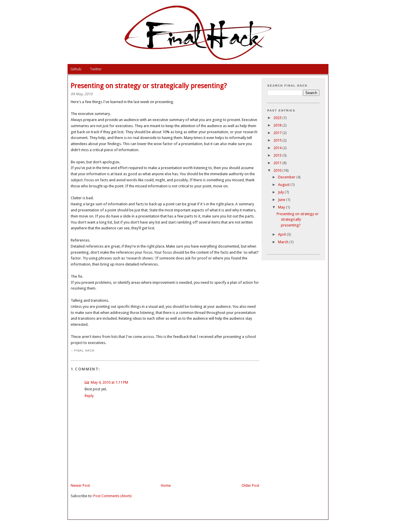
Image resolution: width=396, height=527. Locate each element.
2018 (277, 125)
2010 (277, 170)
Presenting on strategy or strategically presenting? (298, 219)
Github (75, 69)
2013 (277, 155)
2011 (277, 163)
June (282, 199)
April (282, 234)
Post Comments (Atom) (112, 496)
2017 (277, 133)
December (287, 177)
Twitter (96, 69)
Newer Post (80, 485)
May (282, 207)
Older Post (250, 485)
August (284, 184)
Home (166, 485)
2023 (277, 118)
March (283, 242)
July (281, 192)
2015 (277, 140)
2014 (277, 148)
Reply (89, 396)
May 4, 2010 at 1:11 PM (109, 382)
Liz (87, 382)
